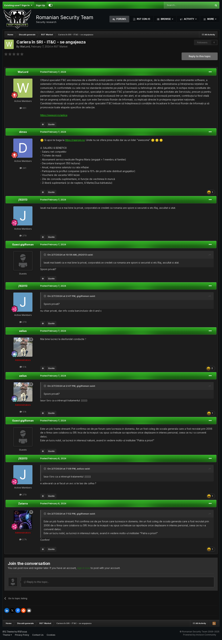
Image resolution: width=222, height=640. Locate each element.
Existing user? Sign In (17, 5)
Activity (189, 19)
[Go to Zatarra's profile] (22, 519)
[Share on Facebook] (17, 610)
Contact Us (38, 635)
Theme (7, 635)
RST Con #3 (143, 19)
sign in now (83, 567)
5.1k (24, 366)
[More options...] (210, 72)
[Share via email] (29, 610)
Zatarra (23, 503)
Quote (51, 124)
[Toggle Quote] (45, 254)
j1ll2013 (22, 199)
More (211, 19)
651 (24, 108)
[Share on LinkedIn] (6, 610)
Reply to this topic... (37, 581)
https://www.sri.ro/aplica (53, 115)
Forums (121, 19)
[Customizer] (50, 5)
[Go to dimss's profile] (22, 148)
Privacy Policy (22, 635)
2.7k (24, 539)
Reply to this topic (200, 56)
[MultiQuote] (43, 124)
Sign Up (40, 5)
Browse (166, 19)
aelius (23, 330)
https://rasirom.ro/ (75, 140)
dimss (23, 131)
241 (24, 168)
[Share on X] (12, 610)
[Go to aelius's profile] (22, 347)
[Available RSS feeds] (214, 623)
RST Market (60, 46)
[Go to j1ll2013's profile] (22, 215)
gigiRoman (83, 296)
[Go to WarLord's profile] (9, 44)
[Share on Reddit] (23, 610)
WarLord (25, 46)
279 (24, 235)
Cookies (51, 635)
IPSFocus (22, 631)
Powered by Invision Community (199, 634)
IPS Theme (8, 631)
